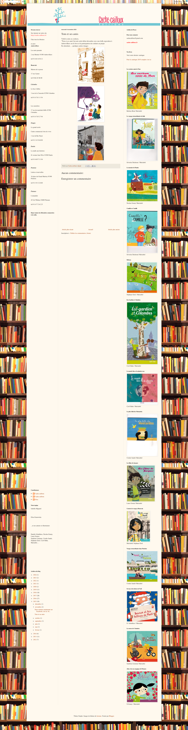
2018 (35, 592)
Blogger (111, 716)
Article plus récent (67, 229)
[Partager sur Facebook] (93, 166)
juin (36, 624)
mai (36, 627)
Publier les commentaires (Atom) (80, 233)
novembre (38, 607)
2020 (35, 587)
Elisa (36, 499)
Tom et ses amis (39, 614)
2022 (35, 581)
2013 (35, 636)
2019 (35, 589)
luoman (99, 716)
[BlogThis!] (88, 166)
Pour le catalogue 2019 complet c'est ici (139, 59)
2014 (35, 634)
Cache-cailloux (39, 494)
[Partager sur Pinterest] (95, 166)
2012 (35, 640)
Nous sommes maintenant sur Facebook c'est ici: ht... (44, 610)
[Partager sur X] (91, 166)
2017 (35, 595)
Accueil (90, 229)
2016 (35, 598)
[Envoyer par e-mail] (86, 166)
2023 (35, 578)
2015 (35, 601)
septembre (38, 621)
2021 (35, 584)
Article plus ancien (114, 229)
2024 (35, 575)
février (37, 630)
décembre (38, 604)
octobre (37, 618)
